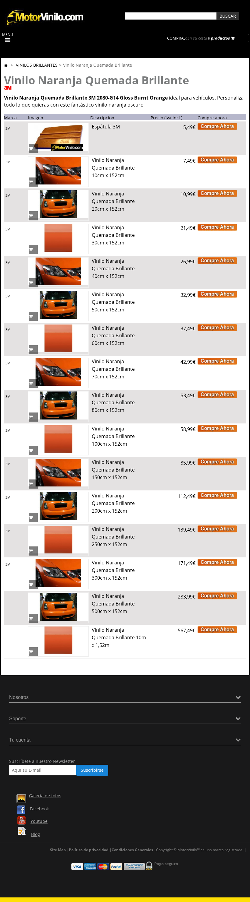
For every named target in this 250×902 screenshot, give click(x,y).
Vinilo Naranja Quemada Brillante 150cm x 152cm (113, 470)
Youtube (39, 821)
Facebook (39, 809)
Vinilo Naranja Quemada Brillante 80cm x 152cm (113, 402)
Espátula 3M (106, 126)
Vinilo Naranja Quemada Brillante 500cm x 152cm (113, 604)
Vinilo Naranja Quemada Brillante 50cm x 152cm (113, 302)
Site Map (58, 849)
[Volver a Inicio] (6, 65)
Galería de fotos (45, 795)
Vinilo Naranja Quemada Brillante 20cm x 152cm (113, 201)
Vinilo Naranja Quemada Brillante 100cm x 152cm (113, 436)
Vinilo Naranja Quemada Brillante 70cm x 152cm (113, 369)
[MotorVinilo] (46, 26)
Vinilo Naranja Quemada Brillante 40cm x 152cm (113, 268)
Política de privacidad (89, 849)
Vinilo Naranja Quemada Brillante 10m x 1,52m (119, 637)
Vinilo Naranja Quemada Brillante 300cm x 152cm (113, 570)
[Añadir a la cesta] (33, 148)
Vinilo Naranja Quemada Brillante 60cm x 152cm (113, 335)
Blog (35, 834)
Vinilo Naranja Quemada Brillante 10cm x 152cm (113, 168)
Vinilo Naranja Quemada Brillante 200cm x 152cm (113, 503)
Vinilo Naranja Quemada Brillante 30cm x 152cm (113, 235)
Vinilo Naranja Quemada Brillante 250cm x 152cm (113, 537)
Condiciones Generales (132, 849)
